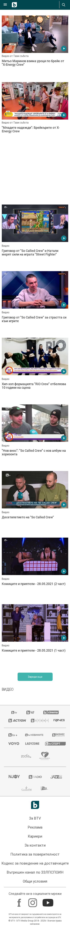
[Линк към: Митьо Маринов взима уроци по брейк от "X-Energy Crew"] (35, 47)
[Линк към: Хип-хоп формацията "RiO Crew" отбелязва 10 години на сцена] (35, 370)
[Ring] (57, 720)
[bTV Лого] (35, 805)
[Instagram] (33, 901)
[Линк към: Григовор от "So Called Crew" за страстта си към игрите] (35, 303)
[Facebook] (19, 901)
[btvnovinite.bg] (34, 735)
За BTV (35, 818)
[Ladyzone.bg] (31, 743)
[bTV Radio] (35, 777)
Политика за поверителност (35, 854)
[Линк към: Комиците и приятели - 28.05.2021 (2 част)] (35, 570)
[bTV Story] (37, 720)
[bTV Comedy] (30, 712)
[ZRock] (44, 788)
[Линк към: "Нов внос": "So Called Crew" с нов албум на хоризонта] (35, 436)
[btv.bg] (14, 712)
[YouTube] (48, 901)
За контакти (35, 845)
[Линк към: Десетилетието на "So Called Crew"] (35, 503)
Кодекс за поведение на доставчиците (35, 863)
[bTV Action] (15, 720)
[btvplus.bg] (12, 735)
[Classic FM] (26, 788)
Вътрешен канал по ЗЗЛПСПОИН (35, 872)
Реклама (35, 827)
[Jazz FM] (56, 777)
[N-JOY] (14, 777)
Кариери (35, 836)
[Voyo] (12, 743)
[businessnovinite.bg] (57, 735)
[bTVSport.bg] (53, 743)
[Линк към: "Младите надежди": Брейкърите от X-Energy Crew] (35, 114)
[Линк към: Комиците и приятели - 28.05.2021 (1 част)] (35, 636)
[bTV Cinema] (51, 712)
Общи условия (35, 881)
